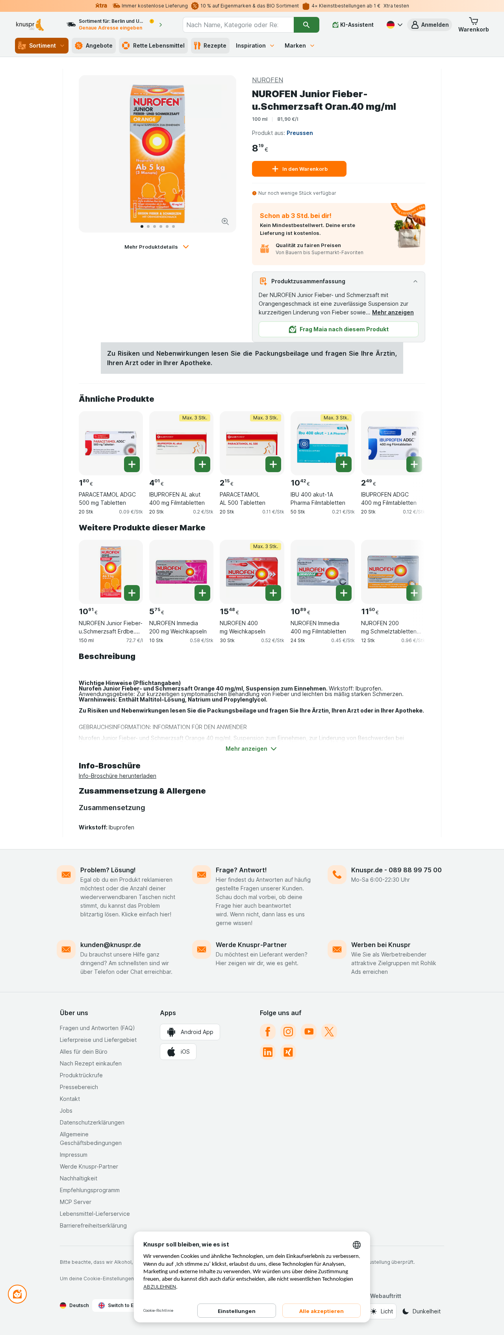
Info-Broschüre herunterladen (117, 775)
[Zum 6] (173, 226)
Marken (295, 45)
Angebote (99, 45)
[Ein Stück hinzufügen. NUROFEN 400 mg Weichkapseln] (273, 593)
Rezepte (215, 45)
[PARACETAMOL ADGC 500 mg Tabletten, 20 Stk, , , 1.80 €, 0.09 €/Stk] (111, 443)
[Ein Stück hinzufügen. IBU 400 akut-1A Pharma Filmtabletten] (344, 464)
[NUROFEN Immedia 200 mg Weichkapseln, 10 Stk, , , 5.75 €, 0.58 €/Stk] (181, 572)
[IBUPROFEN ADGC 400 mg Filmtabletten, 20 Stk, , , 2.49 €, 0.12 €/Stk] (393, 443)
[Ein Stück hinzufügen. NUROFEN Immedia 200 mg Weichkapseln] (202, 593)
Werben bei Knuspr (381, 945)
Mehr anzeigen (393, 312)
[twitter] (329, 1032)
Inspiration (251, 45)
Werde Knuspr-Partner (251, 945)
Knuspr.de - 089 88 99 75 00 (396, 870)
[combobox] (238, 25)
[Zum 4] (160, 226)
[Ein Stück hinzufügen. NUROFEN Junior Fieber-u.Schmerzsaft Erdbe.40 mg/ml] (132, 593)
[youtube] (309, 1032)
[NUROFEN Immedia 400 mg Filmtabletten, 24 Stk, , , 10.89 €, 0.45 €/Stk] (323, 572)
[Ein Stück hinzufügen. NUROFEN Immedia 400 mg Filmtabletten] (344, 593)
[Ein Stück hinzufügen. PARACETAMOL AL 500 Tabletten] (273, 464)
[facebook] (268, 1032)
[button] (429, 24)
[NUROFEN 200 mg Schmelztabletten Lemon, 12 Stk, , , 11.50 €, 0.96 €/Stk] (393, 572)
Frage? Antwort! (241, 870)
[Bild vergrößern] (225, 221)
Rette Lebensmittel (159, 45)
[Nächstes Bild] (222, 154)
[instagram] (288, 1032)
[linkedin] (268, 1052)
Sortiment (42, 45)
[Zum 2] (148, 226)
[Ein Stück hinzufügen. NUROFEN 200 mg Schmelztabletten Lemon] (414, 593)
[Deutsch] (394, 25)
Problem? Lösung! (108, 870)
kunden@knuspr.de (110, 945)
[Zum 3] (154, 226)
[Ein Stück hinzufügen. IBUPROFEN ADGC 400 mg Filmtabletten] (414, 464)
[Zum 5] (167, 226)
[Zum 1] (142, 226)
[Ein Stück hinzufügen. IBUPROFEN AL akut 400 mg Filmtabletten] (202, 464)
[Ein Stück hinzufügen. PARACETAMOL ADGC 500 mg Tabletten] (132, 464)
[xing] (288, 1052)
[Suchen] (306, 25)
